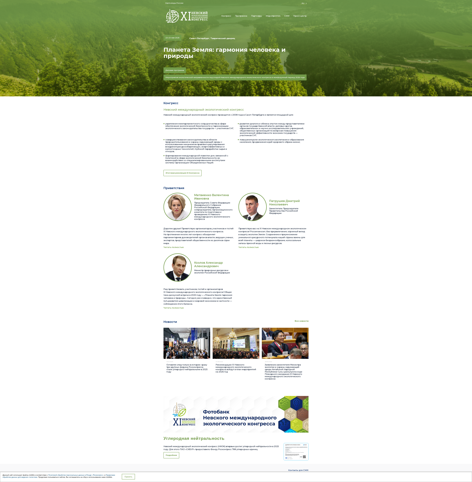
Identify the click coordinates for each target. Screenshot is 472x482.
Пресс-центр (300, 16)
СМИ (286, 16)
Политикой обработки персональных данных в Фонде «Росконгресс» (76, 475)
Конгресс (226, 16)
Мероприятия (273, 16)
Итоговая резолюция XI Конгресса (182, 173)
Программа (241, 16)
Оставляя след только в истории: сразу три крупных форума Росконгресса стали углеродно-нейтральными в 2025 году (186, 368)
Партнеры (256, 16)
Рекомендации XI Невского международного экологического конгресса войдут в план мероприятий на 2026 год (236, 368)
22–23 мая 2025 (172, 38)
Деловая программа (174, 70)
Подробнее (171, 455)
